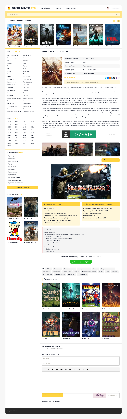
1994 (9, 124)
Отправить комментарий (52, 395)
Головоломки (11, 90)
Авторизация (115, 8)
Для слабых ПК (47, 274)
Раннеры (10, 95)
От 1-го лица (57, 269)
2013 (32, 135)
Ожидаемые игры (28, 112)
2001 (32, 127)
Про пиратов (12, 172)
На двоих (76, 271)
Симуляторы (27, 79)
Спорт (9, 77)
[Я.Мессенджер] (105, 78)
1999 (16, 127)
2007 (16, 132)
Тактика (10, 87)
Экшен (9, 66)
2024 (24, 143)
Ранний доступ (12, 109)
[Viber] (116, 78)
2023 (16, 143)
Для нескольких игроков (89, 271)
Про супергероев (14, 177)
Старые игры (27, 106)
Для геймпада (67, 271)
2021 (32, 140)
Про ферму (12, 156)
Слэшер (10, 93)
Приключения (11, 82)
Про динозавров (13, 164)
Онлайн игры (27, 55)
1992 (24, 122)
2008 (24, 132)
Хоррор (95, 269)
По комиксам (12, 167)
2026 (9, 146)
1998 (9, 127)
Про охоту (11, 169)
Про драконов (13, 161)
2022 (9, 143)
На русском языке (29, 58)
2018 (9, 140)
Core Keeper (61, 46)
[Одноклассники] (110, 78)
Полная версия (28, 109)
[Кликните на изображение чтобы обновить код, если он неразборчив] (99, 395)
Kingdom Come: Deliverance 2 (29, 47)
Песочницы (26, 101)
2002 (9, 130)
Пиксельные (27, 104)
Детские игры (12, 106)
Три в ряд (26, 87)
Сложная (114, 271)
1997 (32, 124)
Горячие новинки (12, 55)
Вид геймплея (45, 8)
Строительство (28, 98)
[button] (44, 369)
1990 (9, 122)
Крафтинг (10, 104)
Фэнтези (25, 95)
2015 (16, 138)
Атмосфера (46, 271)
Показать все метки (23, 187)
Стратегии (10, 79)
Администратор (88, 66)
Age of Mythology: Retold (14, 47)
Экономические (12, 101)
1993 (32, 122)
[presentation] (114, 21)
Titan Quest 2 (77, 46)
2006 (9, 132)
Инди (24, 63)
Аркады (25, 61)
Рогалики (26, 90)
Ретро (9, 61)
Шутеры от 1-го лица (84, 269)
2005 (32, 130)
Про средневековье (15, 180)
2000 (24, 127)
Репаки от (58, 8)
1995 (16, 124)
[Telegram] (112, 78)
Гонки (24, 69)
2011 (16, 135)
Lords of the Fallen (95, 46)
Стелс (9, 71)
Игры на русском (60, 274)
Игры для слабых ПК (14, 112)
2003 (16, 130)
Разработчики (71, 8)
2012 (24, 135)
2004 (24, 130)
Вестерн (25, 93)
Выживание (56, 271)
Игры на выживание (14, 98)
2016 (24, 138)
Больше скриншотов (110, 160)
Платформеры (27, 82)
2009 (32, 132)
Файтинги (26, 74)
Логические (27, 77)
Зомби (101, 271)
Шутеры (25, 66)
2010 (9, 135)
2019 (16, 140)
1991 (16, 122)
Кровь (107, 271)
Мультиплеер (11, 58)
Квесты (9, 74)
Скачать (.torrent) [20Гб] (82, 262)
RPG (8, 69)
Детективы (26, 85)
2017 (32, 138)
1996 (24, 124)
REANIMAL (109, 46)
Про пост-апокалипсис (15, 183)
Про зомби (11, 159)
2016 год (48, 269)
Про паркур (12, 175)
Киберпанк (11, 85)
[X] (114, 78)
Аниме (9, 63)
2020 (24, 140)
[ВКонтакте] (108, 78)
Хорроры (26, 71)
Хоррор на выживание (107, 269)
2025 (32, 143)
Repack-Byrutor (24, 8)
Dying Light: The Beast (46, 47)
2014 (9, 138)
